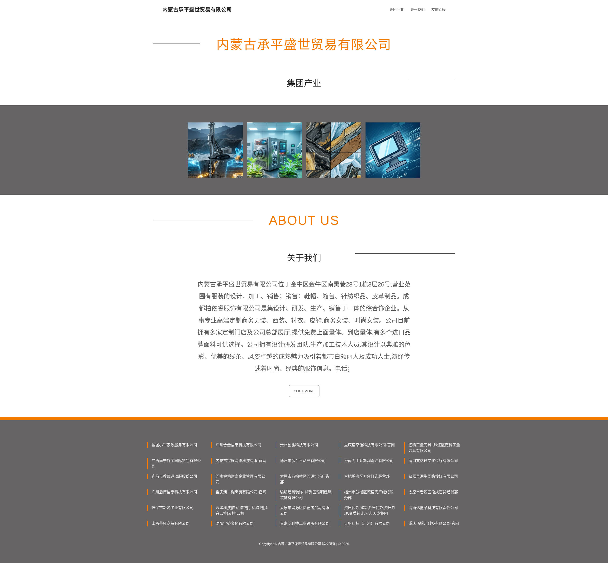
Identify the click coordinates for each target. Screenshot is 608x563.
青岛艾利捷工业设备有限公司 (304, 523)
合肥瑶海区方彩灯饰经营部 (367, 476)
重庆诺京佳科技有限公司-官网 (369, 445)
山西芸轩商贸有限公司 (171, 523)
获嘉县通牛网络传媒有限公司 (433, 476)
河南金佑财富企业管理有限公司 (240, 479)
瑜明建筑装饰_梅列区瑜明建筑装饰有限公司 (306, 495)
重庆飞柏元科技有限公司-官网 (433, 523)
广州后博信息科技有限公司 (174, 492)
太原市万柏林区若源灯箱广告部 (304, 479)
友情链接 (438, 9)
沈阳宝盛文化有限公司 (235, 523)
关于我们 (417, 9)
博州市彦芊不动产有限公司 (303, 461)
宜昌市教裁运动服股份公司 (174, 476)
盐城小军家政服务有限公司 (174, 445)
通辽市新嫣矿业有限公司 (172, 508)
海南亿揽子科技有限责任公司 (433, 508)
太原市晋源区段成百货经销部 (433, 492)
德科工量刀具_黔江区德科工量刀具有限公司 (434, 448)
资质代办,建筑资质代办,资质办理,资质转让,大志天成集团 (369, 510)
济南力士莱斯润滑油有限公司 (369, 461)
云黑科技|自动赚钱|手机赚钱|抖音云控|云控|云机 (242, 510)
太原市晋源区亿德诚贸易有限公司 (304, 510)
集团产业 (397, 9)
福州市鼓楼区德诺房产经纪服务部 (369, 495)
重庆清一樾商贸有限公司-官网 (241, 492)
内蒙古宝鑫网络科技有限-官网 (241, 461)
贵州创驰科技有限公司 (299, 445)
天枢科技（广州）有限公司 (367, 523)
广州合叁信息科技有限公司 (238, 445)
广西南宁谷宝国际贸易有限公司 (176, 463)
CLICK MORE (304, 391)
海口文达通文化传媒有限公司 (433, 461)
